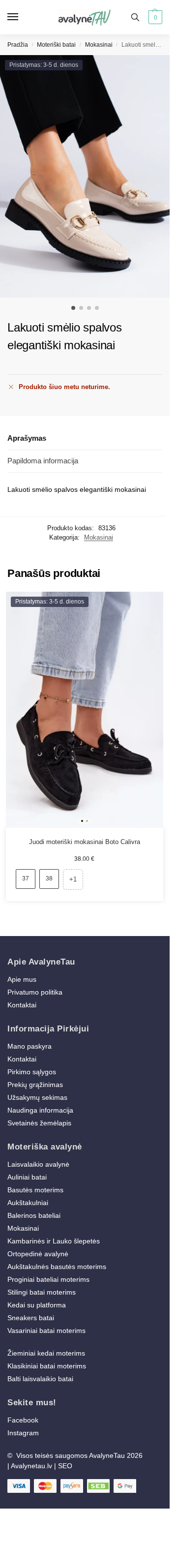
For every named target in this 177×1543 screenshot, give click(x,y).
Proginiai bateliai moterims (48, 1279)
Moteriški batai (56, 44)
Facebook (22, 1420)
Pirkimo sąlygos (31, 1072)
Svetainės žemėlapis (39, 1123)
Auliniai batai (27, 1177)
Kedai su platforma (36, 1305)
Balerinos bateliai (33, 1215)
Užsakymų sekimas (37, 1097)
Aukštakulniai (27, 1203)
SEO (65, 1466)
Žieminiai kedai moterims (46, 1353)
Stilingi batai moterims (41, 1292)
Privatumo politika (34, 992)
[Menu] (22, 17)
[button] (154, 17)
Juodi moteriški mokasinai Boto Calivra (84, 842)
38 (49, 878)
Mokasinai (99, 44)
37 (25, 878)
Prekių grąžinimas (35, 1085)
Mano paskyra (30, 1046)
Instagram (23, 1433)
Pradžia (17, 44)
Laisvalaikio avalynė (38, 1164)
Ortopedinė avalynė (37, 1254)
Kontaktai (21, 1005)
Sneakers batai (30, 1318)
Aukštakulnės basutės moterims (56, 1267)
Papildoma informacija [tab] (42, 460)
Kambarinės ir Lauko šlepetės (53, 1241)
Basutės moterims (35, 1190)
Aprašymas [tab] (26, 438)
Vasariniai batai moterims (46, 1330)
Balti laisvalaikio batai (40, 1379)
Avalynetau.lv (31, 1466)
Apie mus (21, 979)
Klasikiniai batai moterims (46, 1366)
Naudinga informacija (40, 1110)
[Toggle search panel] (135, 17)
